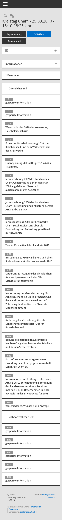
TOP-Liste (39, 34)
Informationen (13, 64)
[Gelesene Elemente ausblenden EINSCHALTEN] (55, 50)
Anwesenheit (14, 41)
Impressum (36, 506)
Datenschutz (14, 509)
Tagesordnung (14, 34)
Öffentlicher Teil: (17, 88)
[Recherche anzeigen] (5, 15)
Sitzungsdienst (48, 496)
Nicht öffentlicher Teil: (21, 417)
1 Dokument (12, 75)
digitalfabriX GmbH (28, 511)
